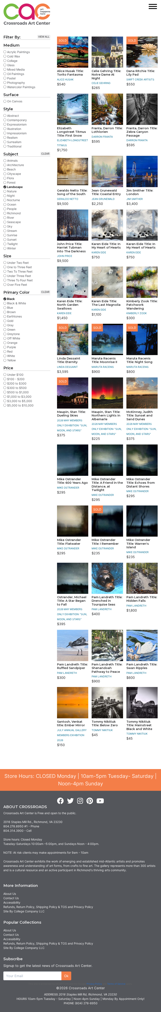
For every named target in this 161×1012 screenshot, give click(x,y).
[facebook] (60, 801)
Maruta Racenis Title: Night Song (139, 360)
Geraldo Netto (67, 199)
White (10, 356)
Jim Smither (134, 199)
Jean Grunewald (103, 199)
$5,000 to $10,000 (20, 405)
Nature (11, 191)
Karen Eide (99, 252)
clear (45, 153)
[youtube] (100, 801)
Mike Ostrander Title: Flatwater (69, 542)
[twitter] (70, 801)
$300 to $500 (16, 388)
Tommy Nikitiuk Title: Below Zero (105, 723)
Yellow (11, 360)
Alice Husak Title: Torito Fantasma (70, 73)
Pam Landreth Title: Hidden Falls (141, 599)
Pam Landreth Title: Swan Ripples (141, 666)
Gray (10, 325)
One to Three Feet (19, 267)
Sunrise (11, 235)
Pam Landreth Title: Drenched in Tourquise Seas (107, 600)
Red (9, 351)
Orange (11, 342)
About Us (9, 893)
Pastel (11, 78)
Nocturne (13, 200)
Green (10, 329)
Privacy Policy (94, 983)
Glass (10, 65)
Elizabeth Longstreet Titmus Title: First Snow (71, 131)
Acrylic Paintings (18, 52)
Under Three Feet (18, 276)
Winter (11, 248)
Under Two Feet (17, 262)
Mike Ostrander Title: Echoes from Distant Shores (140, 482)
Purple (11, 347)
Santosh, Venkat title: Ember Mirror (71, 723)
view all (43, 36)
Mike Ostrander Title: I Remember (105, 542)
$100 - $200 (15, 379)
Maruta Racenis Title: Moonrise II (104, 360)
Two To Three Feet (19, 271)
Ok (66, 976)
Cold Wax (13, 56)
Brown (11, 312)
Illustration (13, 129)
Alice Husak (65, 79)
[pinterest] (89, 801)
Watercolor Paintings (20, 87)
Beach (11, 169)
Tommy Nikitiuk (102, 730)
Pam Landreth (102, 609)
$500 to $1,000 (17, 392)
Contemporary (16, 120)
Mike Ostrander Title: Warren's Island (138, 543)
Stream (11, 230)
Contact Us (11, 898)
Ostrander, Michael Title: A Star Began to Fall (71, 600)
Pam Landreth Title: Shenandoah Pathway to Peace (107, 668)
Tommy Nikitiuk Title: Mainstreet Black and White (139, 725)
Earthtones (14, 316)
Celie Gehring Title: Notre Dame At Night (106, 74)
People (11, 209)
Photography (15, 82)
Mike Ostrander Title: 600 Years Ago (72, 481)
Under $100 (14, 374)
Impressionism (16, 133)
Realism (12, 137)
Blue (9, 307)
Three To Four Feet (19, 280)
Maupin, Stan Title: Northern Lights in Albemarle (106, 415)
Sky (9, 226)
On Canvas (14, 101)
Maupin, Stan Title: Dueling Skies (71, 414)
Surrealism (13, 142)
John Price (64, 256)
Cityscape (13, 173)
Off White (13, 338)
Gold (9, 321)
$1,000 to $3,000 (18, 396)
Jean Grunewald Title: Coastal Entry (106, 192)
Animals (12, 160)
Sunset (11, 239)
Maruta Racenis (103, 366)
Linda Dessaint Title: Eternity (68, 360)
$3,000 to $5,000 (19, 401)
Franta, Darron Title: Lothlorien (107, 130)
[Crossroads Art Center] (26, 14)
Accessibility (11, 902)
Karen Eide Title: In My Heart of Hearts (106, 246)
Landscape (14, 187)
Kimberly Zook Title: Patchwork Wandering (141, 304)
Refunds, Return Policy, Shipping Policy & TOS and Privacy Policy (48, 907)
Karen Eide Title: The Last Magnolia (106, 303)
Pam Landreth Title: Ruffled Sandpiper (72, 666)
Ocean (11, 204)
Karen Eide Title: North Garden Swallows (69, 304)
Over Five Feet (16, 284)
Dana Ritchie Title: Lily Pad (140, 73)
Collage (11, 60)
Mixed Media (15, 69)
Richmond (13, 213)
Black (10, 299)
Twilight (12, 244)
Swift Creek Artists (140, 79)
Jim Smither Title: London (139, 192)
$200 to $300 (16, 383)
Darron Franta (102, 136)
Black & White (16, 303)
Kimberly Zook (136, 313)
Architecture (15, 165)
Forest (11, 182)
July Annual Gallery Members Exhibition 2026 (72, 735)
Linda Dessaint (67, 366)
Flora (10, 178)
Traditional (13, 146)
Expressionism (16, 124)
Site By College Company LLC (23, 911)
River (10, 217)
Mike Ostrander (68, 487)
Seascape (13, 222)
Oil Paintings (15, 74)
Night (10, 195)
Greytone (13, 334)
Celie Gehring (101, 83)
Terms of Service (116, 983)
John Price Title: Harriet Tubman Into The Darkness (71, 247)
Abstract (12, 115)
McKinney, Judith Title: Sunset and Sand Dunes (139, 415)
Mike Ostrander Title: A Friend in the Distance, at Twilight (107, 484)
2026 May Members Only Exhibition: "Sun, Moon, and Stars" (72, 425)
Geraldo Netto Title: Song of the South (72, 192)
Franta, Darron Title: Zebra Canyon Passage (141, 131)
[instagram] (80, 801)
